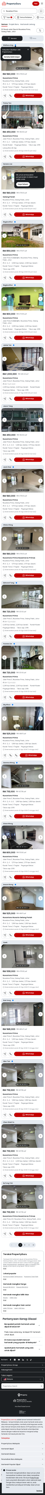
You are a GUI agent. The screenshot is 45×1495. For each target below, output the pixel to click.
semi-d (28, 1264)
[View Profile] (22, 45)
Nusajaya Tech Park (31, 1276)
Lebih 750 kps (7, 1308)
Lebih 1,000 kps (19, 1308)
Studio (5, 1298)
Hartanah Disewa (8, 1454)
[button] (4, 24)
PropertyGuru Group (9, 1365)
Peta (34, 38)
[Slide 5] (24, 68)
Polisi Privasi (34, 1478)
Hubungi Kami (6, 1370)
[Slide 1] (17, 68)
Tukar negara (6, 1375)
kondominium (12, 1264)
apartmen (21, 1264)
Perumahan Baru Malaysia (11, 1459)
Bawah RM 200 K (9, 1287)
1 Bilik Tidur (13, 1298)
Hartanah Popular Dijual (10, 1464)
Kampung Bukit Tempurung (12, 1276)
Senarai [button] (13, 38)
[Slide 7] (27, 68)
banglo (33, 1264)
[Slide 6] (25, 68)
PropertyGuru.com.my (8, 1419)
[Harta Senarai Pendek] (40, 50)
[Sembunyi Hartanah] (35, 50)
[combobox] (21, 11)
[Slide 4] (22, 68)
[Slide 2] (18, 68)
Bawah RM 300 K (22, 1287)
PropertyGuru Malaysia (10, 1443)
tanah (5, 1266)
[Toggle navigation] (42, 3)
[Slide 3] (20, 68)
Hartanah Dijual (7, 1449)
